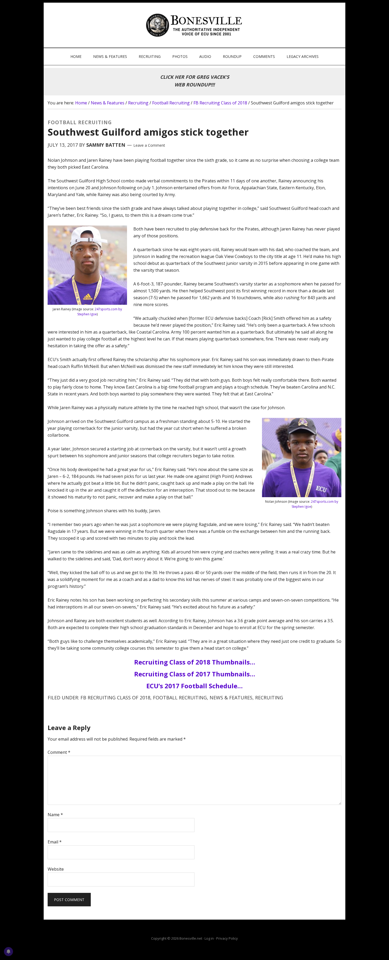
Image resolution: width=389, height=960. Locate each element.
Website (56, 869)
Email (55, 842)
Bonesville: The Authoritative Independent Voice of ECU (195, 25)
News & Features (231, 697)
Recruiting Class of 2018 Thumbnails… (194, 662)
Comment (59, 752)
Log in (209, 938)
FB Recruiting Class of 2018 (115, 697)
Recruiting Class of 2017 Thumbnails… (194, 674)
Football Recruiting (180, 697)
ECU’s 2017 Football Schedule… (194, 685)
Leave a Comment (149, 145)
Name (55, 815)
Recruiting (269, 697)
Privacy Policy (227, 938)
